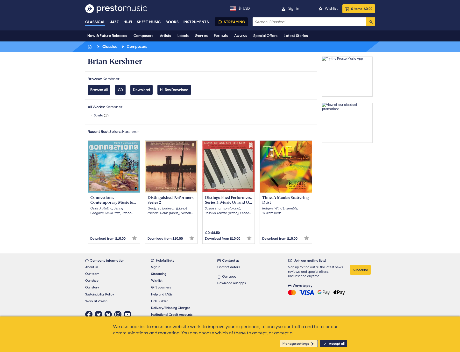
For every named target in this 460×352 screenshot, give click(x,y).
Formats (221, 35)
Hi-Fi (128, 22)
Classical (95, 22)
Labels (183, 35)
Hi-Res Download (174, 89)
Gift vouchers (161, 287)
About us (91, 267)
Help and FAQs (161, 294)
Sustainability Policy (99, 294)
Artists (165, 35)
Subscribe (360, 270)
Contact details (228, 267)
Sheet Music (149, 22)
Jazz (114, 22)
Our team (92, 274)
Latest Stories (296, 35)
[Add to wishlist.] (134, 238)
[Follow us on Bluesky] (109, 314)
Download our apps (231, 283)
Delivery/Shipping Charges (170, 308)
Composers (144, 35)
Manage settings (296, 343)
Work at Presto (96, 301)
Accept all (337, 343)
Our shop (92, 281)
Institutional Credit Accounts (171, 315)
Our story (92, 287)
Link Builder (159, 301)
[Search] (370, 21)
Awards (240, 35)
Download (141, 89)
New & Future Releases (107, 35)
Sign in (293, 8)
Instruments (196, 22)
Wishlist (331, 8)
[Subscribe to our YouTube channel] (129, 314)
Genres (201, 35)
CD (120, 89)
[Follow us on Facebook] (90, 314)
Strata (101, 115)
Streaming (234, 22)
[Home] (90, 46)
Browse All (99, 89)
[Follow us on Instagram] (119, 314)
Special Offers (265, 35)
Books (172, 22)
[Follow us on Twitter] (100, 314)
